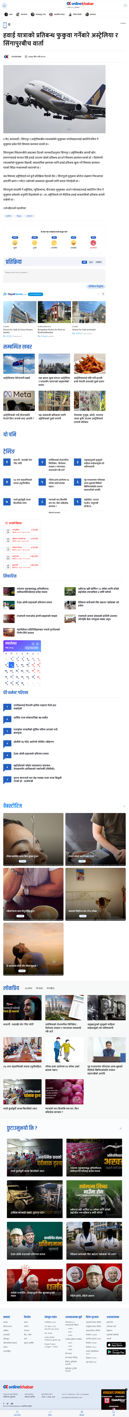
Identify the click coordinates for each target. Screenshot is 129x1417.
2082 (70, 1335)
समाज (5, 1322)
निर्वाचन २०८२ (91, 1347)
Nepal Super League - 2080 (51, 1345)
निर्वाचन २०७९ (91, 1343)
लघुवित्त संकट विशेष (93, 1326)
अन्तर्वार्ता (6, 1335)
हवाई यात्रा (29, 216)
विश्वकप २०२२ (91, 1358)
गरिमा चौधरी (77, 14)
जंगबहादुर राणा (41, 14)
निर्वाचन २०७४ (91, 1335)
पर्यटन (26, 1326)
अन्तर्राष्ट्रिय (7, 1351)
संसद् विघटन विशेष (93, 1330)
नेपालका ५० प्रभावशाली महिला (71, 1323)
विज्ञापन (109, 1330)
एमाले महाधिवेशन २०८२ (92, 1352)
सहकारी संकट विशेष (93, 1322)
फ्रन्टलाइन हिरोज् (71, 1357)
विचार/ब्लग (7, 1326)
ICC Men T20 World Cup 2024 (52, 1328)
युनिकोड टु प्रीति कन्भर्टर (71, 1370)
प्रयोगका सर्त (111, 1326)
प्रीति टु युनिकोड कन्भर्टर (71, 1363)
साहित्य (5, 1330)
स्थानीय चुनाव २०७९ (93, 1339)
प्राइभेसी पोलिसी (113, 1335)
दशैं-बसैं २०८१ (91, 1362)
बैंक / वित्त (27, 1335)
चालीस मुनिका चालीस (73, 1339)
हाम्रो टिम (110, 1322)
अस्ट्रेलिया (8, 216)
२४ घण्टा (28, 988)
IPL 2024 (48, 1333)
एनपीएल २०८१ (50, 1322)
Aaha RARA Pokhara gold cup (52, 1338)
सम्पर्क (109, 1339)
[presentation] (98, 294)
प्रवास (5, 1347)
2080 (70, 1328)
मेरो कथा (68, 1353)
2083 (70, 1349)
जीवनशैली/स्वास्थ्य (10, 1343)
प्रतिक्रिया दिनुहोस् (96, 286)
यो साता (39, 988)
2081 (70, 1332)
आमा (10, 14)
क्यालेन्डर (11, 643)
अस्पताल (93, 14)
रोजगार (26, 1330)
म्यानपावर (24, 14)
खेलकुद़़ (6, 1339)
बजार (26, 1322)
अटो (25, 1339)
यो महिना (50, 988)
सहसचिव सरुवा (59, 14)
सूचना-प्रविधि (29, 1343)
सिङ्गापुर (19, 216)
